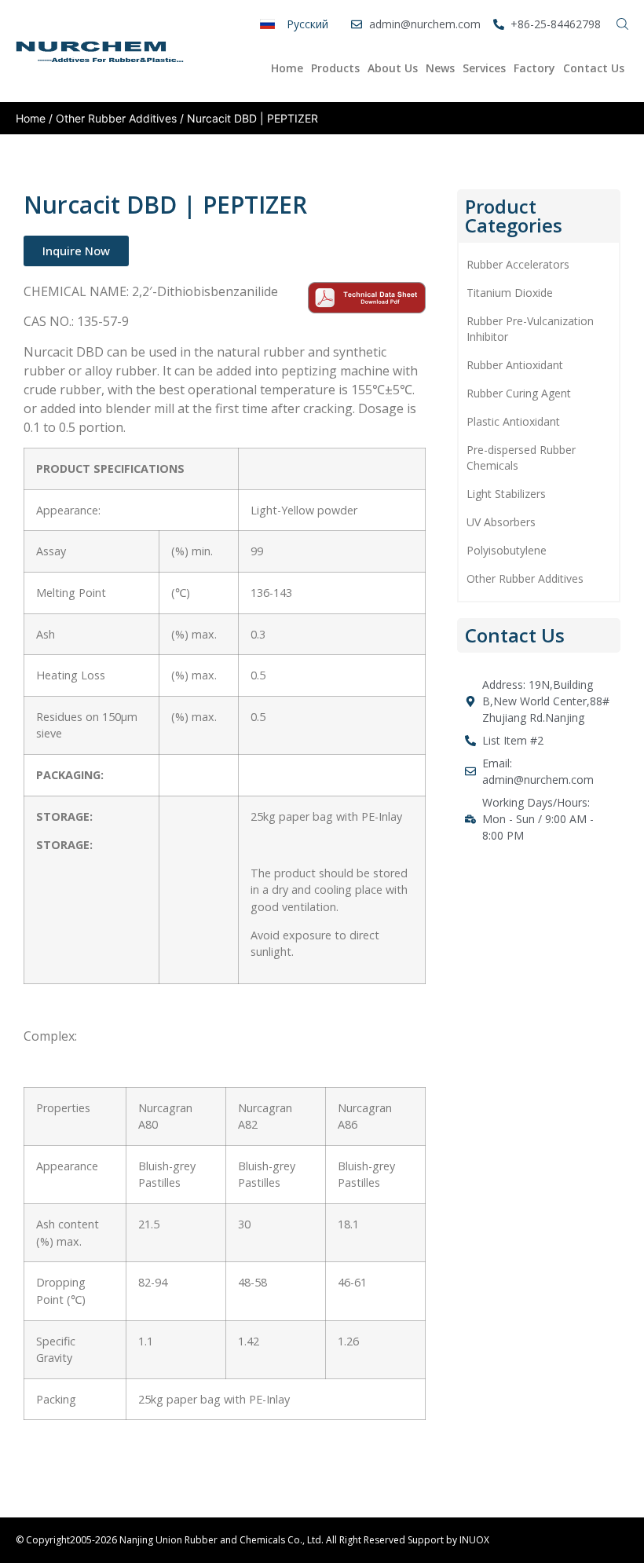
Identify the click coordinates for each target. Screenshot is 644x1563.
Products (335, 67)
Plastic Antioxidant (513, 421)
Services (484, 67)
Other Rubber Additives (116, 118)
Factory (534, 67)
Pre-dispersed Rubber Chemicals (521, 457)
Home (287, 67)
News (440, 67)
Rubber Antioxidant (515, 364)
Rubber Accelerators (518, 264)
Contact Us (593, 67)
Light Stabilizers (506, 493)
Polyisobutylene (507, 550)
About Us (393, 67)
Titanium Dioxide (510, 292)
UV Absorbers (501, 521)
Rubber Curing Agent (519, 393)
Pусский (307, 23)
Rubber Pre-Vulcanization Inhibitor (530, 328)
